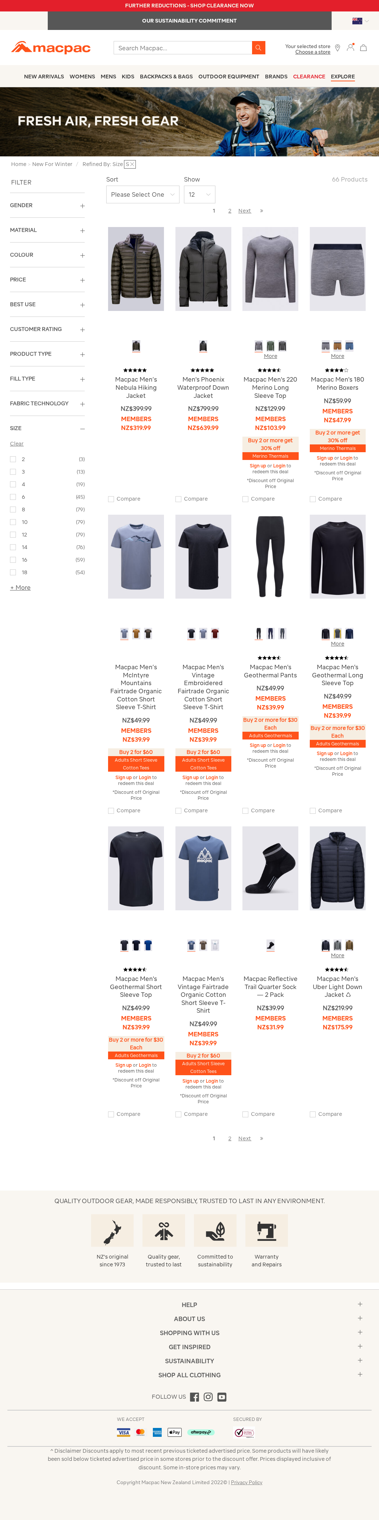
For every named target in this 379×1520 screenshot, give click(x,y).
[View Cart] (363, 46)
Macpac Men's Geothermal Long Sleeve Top (337, 675)
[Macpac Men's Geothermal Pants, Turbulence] (282, 633)
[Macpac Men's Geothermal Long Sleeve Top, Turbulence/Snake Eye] (337, 633)
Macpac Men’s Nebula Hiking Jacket (136, 387)
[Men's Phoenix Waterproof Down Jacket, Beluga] (203, 346)
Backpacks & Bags (166, 76)
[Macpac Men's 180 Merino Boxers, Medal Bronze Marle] (337, 346)
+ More (20, 587)
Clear (17, 444)
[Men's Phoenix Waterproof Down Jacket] (203, 268)
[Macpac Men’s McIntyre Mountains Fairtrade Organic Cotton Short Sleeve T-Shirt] (136, 556)
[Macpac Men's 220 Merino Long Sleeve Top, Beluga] (282, 346)
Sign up (258, 465)
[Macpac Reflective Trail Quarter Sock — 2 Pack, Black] (270, 945)
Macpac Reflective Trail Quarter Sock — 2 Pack (271, 986)
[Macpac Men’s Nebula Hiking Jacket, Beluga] (136, 346)
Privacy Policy (246, 1482)
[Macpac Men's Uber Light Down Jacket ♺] (338, 867)
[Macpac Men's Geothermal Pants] (270, 556)
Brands (276, 76)
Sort (112, 179)
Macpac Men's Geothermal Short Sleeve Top (136, 986)
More (270, 356)
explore (343, 76)
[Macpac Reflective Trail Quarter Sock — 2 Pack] (270, 867)
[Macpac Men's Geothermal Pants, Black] (259, 633)
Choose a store (313, 52)
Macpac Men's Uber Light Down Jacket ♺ (337, 986)
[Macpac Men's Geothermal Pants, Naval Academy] (270, 633)
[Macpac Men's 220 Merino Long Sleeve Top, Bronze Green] (270, 346)
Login (279, 465)
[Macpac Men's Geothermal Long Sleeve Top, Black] (326, 633)
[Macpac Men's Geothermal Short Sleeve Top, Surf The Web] (148, 945)
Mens (108, 76)
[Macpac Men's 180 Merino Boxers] (338, 268)
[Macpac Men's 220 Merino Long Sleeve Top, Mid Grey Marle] (259, 346)
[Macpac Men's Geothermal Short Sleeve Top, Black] (124, 945)
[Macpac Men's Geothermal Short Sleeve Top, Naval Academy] (136, 945)
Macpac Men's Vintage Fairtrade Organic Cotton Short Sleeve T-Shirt (203, 994)
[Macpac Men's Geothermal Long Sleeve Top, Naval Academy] (349, 633)
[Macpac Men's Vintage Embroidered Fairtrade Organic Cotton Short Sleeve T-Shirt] (203, 556)
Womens (82, 76)
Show (192, 179)
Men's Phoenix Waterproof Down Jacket (203, 387)
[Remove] (132, 164)
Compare (128, 499)
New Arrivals (44, 76)
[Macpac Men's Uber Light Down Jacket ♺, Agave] (337, 945)
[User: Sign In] (350, 47)
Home (18, 164)
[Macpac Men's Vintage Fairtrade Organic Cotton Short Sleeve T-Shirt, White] (215, 945)
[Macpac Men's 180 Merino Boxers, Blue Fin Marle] (349, 346)
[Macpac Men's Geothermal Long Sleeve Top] (338, 556)
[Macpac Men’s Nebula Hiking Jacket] (136, 268)
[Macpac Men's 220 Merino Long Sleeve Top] (270, 268)
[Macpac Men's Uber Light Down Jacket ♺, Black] (326, 945)
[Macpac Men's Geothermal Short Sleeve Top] (136, 867)
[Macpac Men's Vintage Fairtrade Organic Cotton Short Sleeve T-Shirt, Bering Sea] (191, 945)
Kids (128, 76)
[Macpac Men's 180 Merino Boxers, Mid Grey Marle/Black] (326, 346)
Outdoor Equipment (228, 76)
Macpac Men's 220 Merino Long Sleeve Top (270, 387)
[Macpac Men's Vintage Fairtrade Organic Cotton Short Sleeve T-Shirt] (203, 867)
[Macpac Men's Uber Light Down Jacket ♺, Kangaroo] (349, 945)
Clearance (309, 76)
